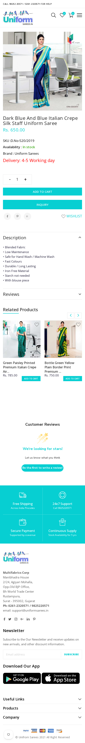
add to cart (31, 378)
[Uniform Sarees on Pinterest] (34, 619)
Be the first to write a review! (42, 468)
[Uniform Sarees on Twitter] (9, 619)
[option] (21, 353)
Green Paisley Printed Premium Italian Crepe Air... (19, 367)
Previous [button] (70, 315)
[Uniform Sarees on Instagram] (15, 619)
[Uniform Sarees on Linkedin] (28, 619)
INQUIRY (42, 205)
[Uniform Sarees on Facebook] (4, 619)
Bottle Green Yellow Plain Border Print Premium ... (59, 367)
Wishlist (73, 216)
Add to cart (42, 192)
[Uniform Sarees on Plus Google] (22, 619)
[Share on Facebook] (7, 216)
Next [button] (78, 315)
